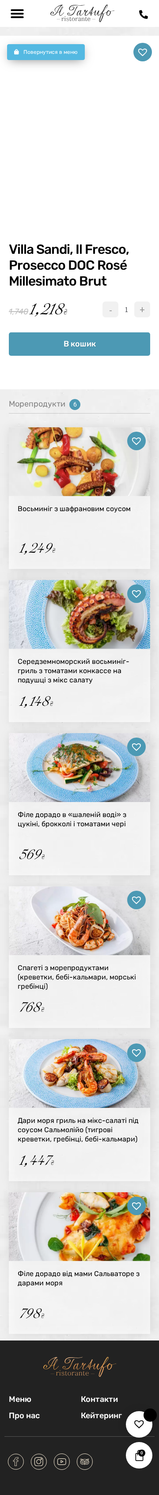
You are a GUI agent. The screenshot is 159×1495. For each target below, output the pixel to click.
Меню (20, 1399)
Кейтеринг (101, 1415)
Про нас (24, 1415)
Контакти (99, 1399)
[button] (17, 13)
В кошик (80, 344)
